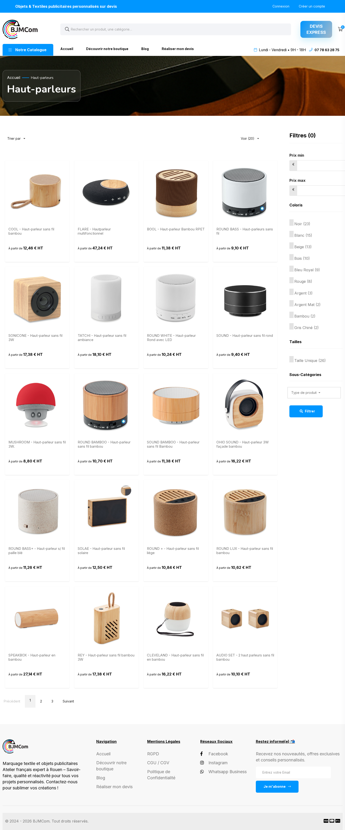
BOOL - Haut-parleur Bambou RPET (176, 229)
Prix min (296, 155)
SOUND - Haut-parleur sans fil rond (244, 336)
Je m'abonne (275, 786)
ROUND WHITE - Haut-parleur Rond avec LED (171, 338)
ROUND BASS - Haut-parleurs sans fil (244, 231)
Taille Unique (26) (310, 360)
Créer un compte (312, 6)
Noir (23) (302, 223)
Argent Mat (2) (307, 304)
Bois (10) (302, 258)
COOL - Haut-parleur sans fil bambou (31, 231)
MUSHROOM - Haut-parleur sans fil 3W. (37, 444)
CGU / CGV (158, 762)
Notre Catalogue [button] (30, 49)
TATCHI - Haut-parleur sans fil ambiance (102, 338)
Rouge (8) (303, 281)
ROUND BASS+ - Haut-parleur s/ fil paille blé (36, 551)
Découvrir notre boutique (107, 49)
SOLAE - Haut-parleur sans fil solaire (101, 551)
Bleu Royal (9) (307, 270)
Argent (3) (303, 293)
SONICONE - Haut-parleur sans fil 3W (35, 338)
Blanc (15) (303, 235)
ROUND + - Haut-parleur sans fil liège (173, 551)
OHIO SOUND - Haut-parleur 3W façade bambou (242, 444)
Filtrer (309, 411)
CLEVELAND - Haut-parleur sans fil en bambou (175, 657)
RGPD (153, 753)
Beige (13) (303, 246)
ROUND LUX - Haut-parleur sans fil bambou (244, 551)
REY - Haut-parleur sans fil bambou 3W (106, 657)
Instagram (218, 762)
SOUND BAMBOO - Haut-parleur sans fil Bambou (173, 444)
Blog (145, 49)
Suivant (68, 701)
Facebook (218, 753)
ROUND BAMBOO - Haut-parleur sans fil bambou (104, 444)
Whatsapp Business (227, 771)
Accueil (66, 49)
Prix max (297, 180)
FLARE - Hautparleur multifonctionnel (94, 231)
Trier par (18, 136)
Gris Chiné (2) (306, 327)
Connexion (280, 6)
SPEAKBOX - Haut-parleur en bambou (31, 657)
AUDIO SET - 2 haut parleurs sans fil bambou (245, 657)
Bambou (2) (304, 316)
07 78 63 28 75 (326, 50)
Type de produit (304, 393)
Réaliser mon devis (178, 49)
